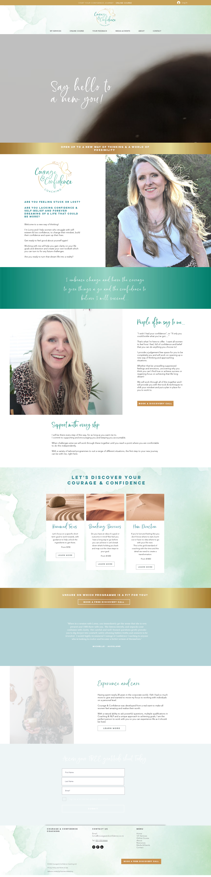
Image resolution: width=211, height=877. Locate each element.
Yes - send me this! (105, 869)
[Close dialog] (127, 839)
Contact (140, 847)
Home (139, 833)
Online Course (143, 838)
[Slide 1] (105, 662)
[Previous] (52, 637)
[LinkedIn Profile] (4, 443)
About (139, 840)
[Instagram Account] (4, 438)
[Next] (159, 637)
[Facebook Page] (4, 433)
